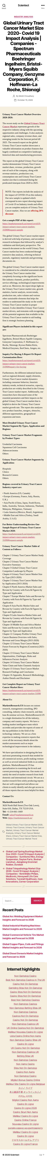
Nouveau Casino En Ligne (25, 1124)
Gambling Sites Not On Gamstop (25, 988)
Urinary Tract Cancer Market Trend (21, 839)
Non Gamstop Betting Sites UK (25, 1008)
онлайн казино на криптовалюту (25, 1128)
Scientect (23, 5)
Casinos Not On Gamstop (25, 1016)
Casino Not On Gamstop (25, 984)
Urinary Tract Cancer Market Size (27, 836)
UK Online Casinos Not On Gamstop (25, 1028)
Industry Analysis (23, 17)
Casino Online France (25, 1120)
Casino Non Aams (25, 1072)
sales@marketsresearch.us (21, 814)
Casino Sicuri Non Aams (25, 1112)
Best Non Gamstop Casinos (25, 1000)
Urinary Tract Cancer (15, 827)
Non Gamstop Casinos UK (25, 1024)
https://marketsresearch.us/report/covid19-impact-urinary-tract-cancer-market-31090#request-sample (22, 226)
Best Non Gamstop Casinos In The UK (25, 980)
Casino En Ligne (25, 1044)
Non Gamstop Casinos (25, 1004)
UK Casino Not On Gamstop (25, 1048)
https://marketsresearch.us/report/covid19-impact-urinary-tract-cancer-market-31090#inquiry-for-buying (22, 363)
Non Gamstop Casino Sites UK (25, 1040)
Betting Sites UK (25, 1056)
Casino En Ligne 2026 (25, 1108)
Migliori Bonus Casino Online (25, 1080)
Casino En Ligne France (25, 1144)
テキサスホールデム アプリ (25, 1140)
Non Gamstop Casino (25, 976)
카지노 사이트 (25, 1096)
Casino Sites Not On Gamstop (25, 992)
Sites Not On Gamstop (25, 1068)
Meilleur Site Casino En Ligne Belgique (25, 1084)
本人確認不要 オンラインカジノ (25, 1092)
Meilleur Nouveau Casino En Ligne (25, 1032)
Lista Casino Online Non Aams (25, 1036)
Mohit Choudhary (26, 96)
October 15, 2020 (25, 100)
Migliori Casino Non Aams (25, 1100)
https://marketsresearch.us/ (20, 817)
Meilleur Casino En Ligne (25, 1116)
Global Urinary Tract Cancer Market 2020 (24, 824)
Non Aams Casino (25, 1064)
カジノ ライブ (25, 1088)
